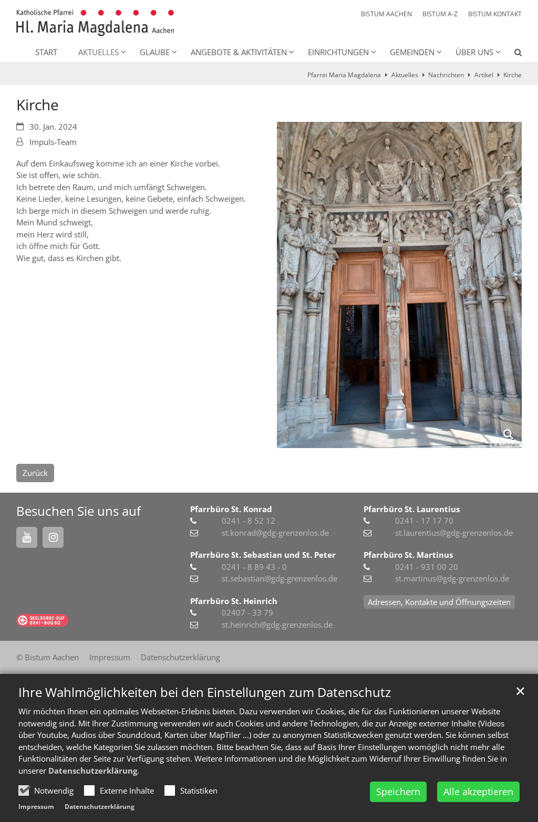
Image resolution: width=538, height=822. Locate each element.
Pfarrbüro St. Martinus (408, 554)
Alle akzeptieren (478, 791)
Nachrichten (446, 74)
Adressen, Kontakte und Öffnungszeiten (439, 602)
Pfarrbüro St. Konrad (231, 509)
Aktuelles (404, 74)
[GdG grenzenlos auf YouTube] (26, 537)
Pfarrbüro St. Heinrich (233, 601)
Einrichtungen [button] (338, 52)
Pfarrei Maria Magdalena (344, 74)
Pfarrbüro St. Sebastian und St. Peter (263, 554)
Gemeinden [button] (412, 52)
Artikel (483, 74)
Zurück (35, 472)
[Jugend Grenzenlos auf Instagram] (53, 537)
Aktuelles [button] (98, 52)
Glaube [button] (155, 52)
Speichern (398, 791)
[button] (511, 54)
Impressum (36, 806)
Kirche (512, 74)
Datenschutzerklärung (92, 770)
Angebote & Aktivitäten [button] (239, 52)
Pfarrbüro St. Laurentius (412, 509)
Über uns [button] (474, 52)
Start (46, 52)
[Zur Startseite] (95, 22)
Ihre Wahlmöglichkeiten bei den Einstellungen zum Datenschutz (204, 692)
